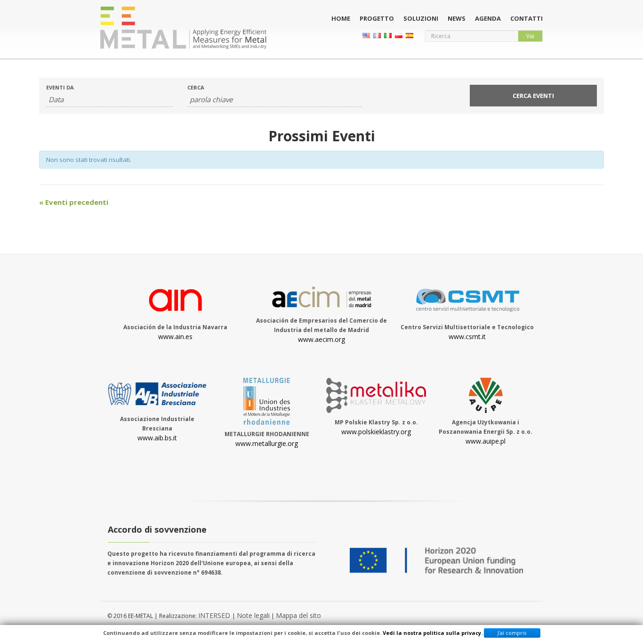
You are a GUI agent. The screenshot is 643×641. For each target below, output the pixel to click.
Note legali (253, 615)
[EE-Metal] (183, 28)
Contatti (526, 18)
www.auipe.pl (486, 441)
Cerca (195, 87)
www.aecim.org (321, 339)
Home (340, 18)
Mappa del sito (298, 615)
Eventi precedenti (73, 202)
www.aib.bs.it (157, 437)
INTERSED (215, 615)
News (457, 18)
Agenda (488, 18)
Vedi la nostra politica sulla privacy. (432, 632)
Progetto (377, 18)
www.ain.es (175, 336)
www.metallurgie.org (266, 443)
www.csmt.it (467, 336)
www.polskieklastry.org (376, 431)
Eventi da (60, 87)
